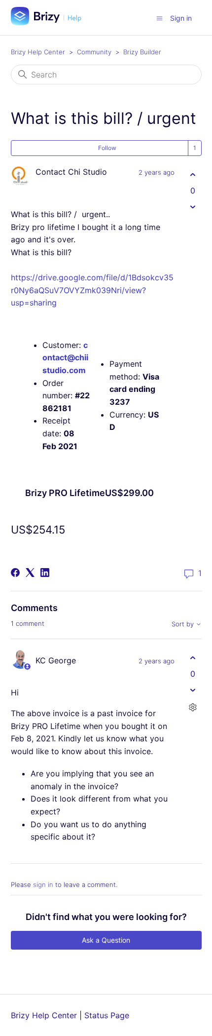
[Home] (50, 22)
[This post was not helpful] (193, 206)
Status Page (106, 1015)
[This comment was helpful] (193, 657)
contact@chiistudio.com (65, 357)
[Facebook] (15, 572)
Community (94, 52)
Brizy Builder (142, 52)
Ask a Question (106, 940)
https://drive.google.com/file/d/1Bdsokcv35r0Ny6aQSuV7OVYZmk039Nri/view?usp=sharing (92, 289)
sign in (43, 884)
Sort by (184, 624)
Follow (107, 148)
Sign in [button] (181, 18)
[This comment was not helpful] (193, 689)
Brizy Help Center (38, 52)
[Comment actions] (193, 707)
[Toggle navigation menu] (159, 17)
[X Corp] (30, 572)
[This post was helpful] (193, 174)
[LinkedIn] (44, 572)
